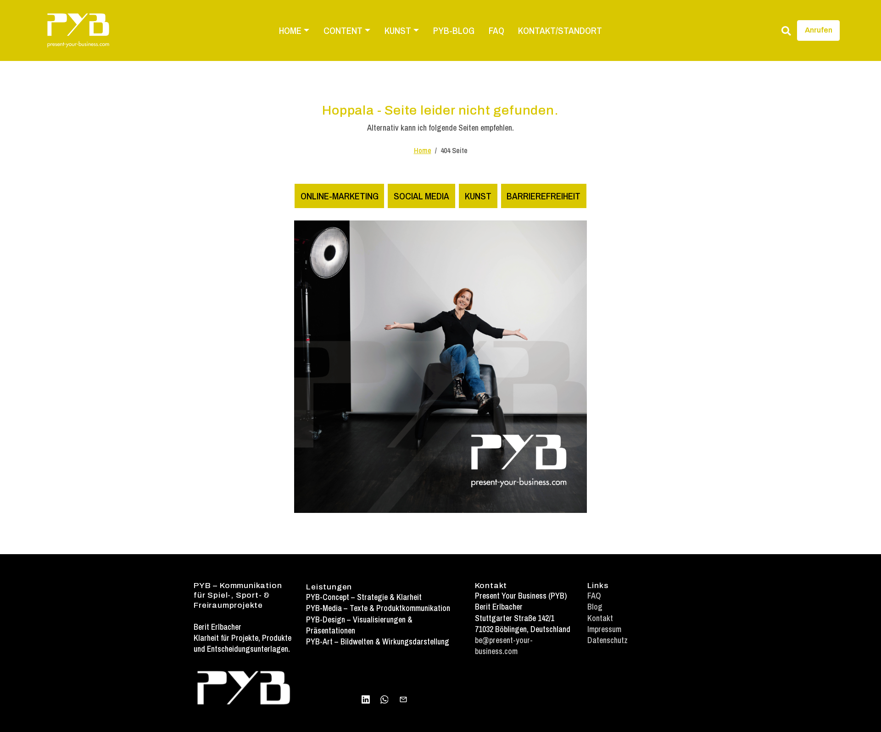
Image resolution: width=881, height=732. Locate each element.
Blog (594, 606)
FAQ (496, 30)
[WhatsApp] (384, 698)
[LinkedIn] (366, 698)
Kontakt (600, 618)
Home (422, 150)
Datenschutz (607, 640)
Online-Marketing (340, 195)
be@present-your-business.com (504, 645)
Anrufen (818, 30)
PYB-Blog (453, 30)
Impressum (604, 629)
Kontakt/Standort (560, 30)
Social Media (421, 195)
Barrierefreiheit (543, 195)
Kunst (478, 195)
